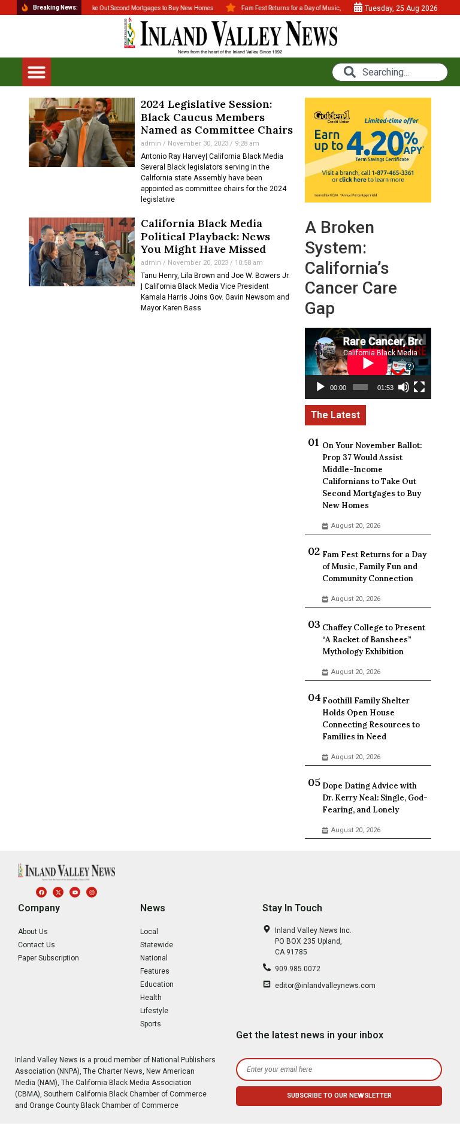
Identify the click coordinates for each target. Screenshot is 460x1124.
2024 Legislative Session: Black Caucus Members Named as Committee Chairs (217, 117)
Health (151, 997)
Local (149, 931)
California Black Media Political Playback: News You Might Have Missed (205, 236)
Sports (150, 1024)
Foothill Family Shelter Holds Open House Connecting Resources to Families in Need (371, 719)
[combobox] (390, 72)
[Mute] (404, 387)
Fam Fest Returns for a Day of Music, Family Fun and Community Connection (374, 566)
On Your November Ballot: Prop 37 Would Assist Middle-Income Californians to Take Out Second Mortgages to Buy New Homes (372, 475)
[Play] (320, 387)
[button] (36, 72)
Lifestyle (154, 1011)
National (154, 958)
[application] (368, 363)
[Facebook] (41, 892)
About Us (33, 931)
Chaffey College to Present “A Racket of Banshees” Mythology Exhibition (373, 640)
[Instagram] (91, 892)
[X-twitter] (58, 892)
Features (155, 971)
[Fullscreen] (419, 387)
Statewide (156, 945)
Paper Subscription (48, 958)
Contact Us (36, 945)
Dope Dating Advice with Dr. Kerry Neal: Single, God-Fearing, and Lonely (375, 798)
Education (157, 984)
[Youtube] (74, 892)
